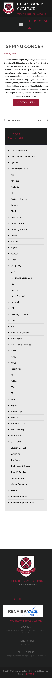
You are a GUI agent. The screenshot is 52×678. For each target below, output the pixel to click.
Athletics (15, 181)
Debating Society (19, 229)
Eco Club (15, 241)
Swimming (15, 454)
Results (14, 399)
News (13, 363)
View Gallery (26, 102)
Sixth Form (16, 435)
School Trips (16, 411)
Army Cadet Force (19, 169)
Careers (14, 205)
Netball (14, 357)
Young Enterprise (19, 496)
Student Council (18, 448)
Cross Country (17, 223)
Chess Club (16, 217)
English (14, 247)
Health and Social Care (21, 278)
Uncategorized (17, 478)
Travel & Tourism (18, 472)
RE (12, 393)
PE (12, 375)
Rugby (14, 405)
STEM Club (16, 442)
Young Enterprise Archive (22, 502)
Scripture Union (18, 423)
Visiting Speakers (19, 484)
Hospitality (16, 302)
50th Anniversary (19, 150)
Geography (16, 266)
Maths (14, 326)
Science (14, 417)
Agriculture (16, 162)
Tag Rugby (16, 460)
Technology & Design (20, 466)
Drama (14, 235)
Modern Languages (20, 332)
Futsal (13, 260)
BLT (12, 193)
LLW (13, 320)
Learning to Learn (19, 314)
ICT (12, 308)
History (14, 284)
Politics (14, 381)
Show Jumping (17, 429)
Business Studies (19, 199)
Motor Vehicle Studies (21, 345)
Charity (14, 211)
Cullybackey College (30, 6)
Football (14, 253)
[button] (21, 24)
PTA (13, 387)
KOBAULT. (29, 674)
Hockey (14, 290)
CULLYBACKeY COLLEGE (26, 581)
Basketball (15, 187)
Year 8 (14, 490)
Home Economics (19, 296)
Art (12, 175)
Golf (13, 272)
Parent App (16, 369)
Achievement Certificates (23, 156)
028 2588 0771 (26, 644)
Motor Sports (17, 338)
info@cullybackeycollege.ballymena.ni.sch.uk (26, 656)
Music (13, 351)
